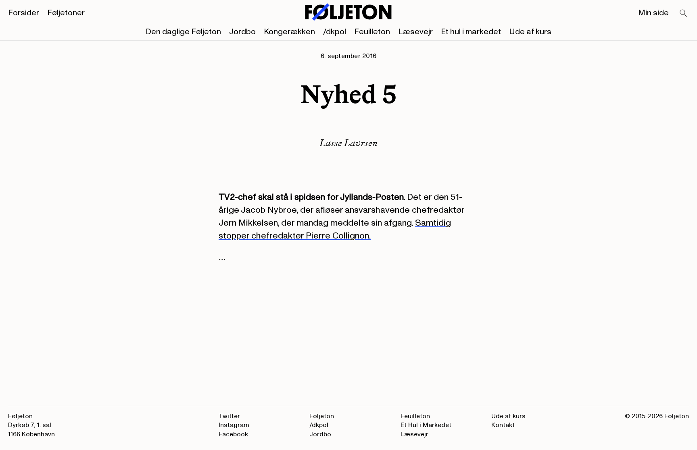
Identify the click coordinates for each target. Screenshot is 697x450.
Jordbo (242, 31)
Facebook (233, 434)
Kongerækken (289, 31)
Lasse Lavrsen (348, 143)
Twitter (229, 416)
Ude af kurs (530, 31)
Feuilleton (372, 31)
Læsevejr (415, 31)
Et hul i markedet (471, 31)
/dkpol (334, 31)
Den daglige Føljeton (183, 31)
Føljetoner (66, 13)
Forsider (23, 13)
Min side (653, 13)
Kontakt (503, 425)
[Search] (683, 13)
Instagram (234, 425)
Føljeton (321, 416)
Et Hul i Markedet (426, 425)
